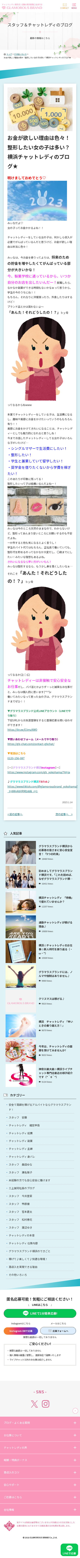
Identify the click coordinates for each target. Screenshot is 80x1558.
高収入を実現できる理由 (23, 1267)
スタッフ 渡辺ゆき (20, 1227)
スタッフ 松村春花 (20, 1219)
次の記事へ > (64, 814)
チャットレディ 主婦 (21, 1149)
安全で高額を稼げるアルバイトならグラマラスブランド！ (40, 1107)
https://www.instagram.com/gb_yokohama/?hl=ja (38, 772)
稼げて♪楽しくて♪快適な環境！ (28, 1259)
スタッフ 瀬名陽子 (20, 1172)
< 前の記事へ (15, 814)
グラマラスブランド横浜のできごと (29, 1251)
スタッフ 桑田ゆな (20, 1164)
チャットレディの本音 (22, 1235)
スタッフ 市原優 (19, 1204)
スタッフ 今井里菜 (20, 1196)
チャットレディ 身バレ (22, 1156)
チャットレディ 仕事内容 (23, 1243)
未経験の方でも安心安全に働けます (29, 1180)
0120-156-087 (16, 758)
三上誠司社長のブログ (22, 1188)
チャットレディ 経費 (21, 1133)
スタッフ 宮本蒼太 (20, 1212)
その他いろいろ (18, 1275)
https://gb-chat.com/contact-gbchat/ (30, 744)
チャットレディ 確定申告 (24, 1125)
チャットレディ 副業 (21, 1141)
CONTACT (64, 8)
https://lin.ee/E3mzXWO (22, 729)
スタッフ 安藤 (18, 1117)
